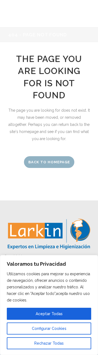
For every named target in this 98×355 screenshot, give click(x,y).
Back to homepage (49, 162)
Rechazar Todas (49, 343)
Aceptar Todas (49, 314)
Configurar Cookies (49, 328)
